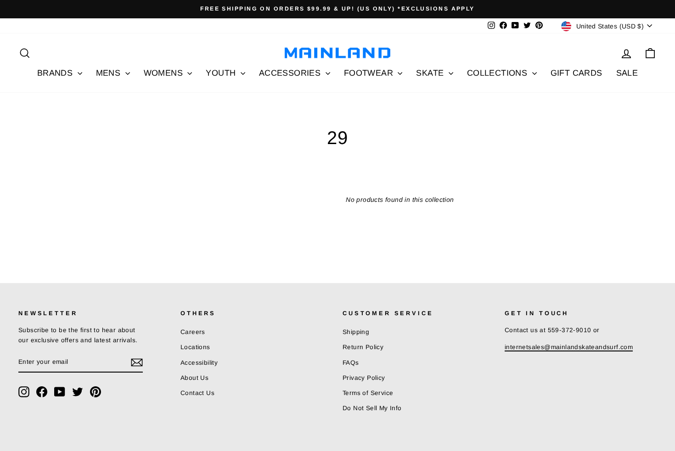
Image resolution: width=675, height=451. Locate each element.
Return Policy (363, 347)
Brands (56, 73)
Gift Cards (576, 73)
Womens (165, 73)
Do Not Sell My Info (372, 408)
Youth (222, 73)
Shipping (356, 332)
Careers (192, 332)
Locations (195, 347)
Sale (627, 73)
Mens (109, 73)
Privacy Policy (364, 377)
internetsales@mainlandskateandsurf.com (569, 347)
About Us (194, 377)
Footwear (370, 73)
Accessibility (199, 362)
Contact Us (197, 393)
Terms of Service (368, 393)
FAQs (351, 362)
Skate (431, 73)
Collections (498, 73)
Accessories (291, 73)
